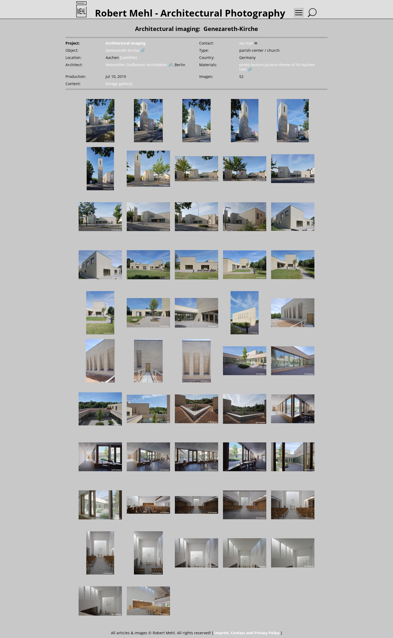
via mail (246, 43)
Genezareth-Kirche (122, 50)
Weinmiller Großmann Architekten (136, 64)
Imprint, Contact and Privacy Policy (247, 632)
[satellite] (128, 57)
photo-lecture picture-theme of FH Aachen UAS (277, 67)
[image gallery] (119, 83)
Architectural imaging (125, 43)
